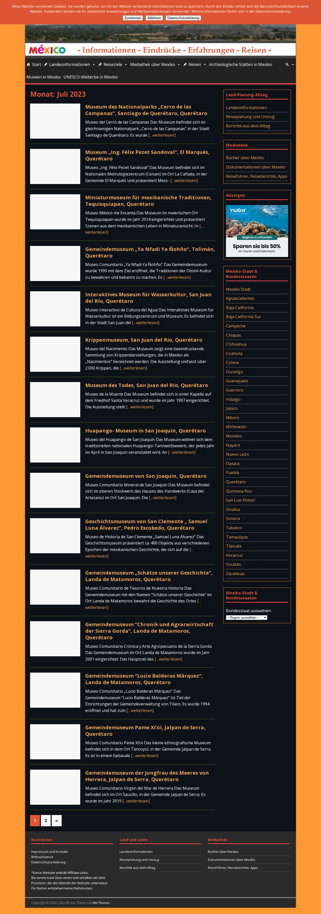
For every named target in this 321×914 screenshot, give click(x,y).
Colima (232, 362)
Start (36, 64)
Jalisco (232, 408)
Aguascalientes (240, 298)
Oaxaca (232, 463)
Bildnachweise (42, 857)
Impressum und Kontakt (49, 851)
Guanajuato (237, 381)
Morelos (234, 436)
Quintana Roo (239, 491)
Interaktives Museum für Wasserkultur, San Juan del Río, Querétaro (148, 297)
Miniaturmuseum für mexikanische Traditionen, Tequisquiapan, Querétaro (148, 200)
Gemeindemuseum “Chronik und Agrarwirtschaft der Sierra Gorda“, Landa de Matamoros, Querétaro (149, 631)
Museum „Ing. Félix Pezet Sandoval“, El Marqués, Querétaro (147, 155)
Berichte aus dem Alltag (248, 126)
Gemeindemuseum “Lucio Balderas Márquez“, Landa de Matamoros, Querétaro (144, 679)
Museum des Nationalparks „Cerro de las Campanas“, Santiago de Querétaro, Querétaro (146, 110)
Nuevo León (237, 454)
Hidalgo (233, 399)
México (232, 417)
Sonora (233, 518)
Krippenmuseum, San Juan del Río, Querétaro (143, 339)
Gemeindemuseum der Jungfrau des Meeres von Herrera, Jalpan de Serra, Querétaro (147, 776)
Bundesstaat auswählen (248, 610)
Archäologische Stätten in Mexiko (240, 64)
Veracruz (234, 555)
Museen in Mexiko (43, 77)
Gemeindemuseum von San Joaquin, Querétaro (146, 476)
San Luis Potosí (240, 500)
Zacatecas (235, 573)
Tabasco (234, 527)
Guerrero (235, 390)
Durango (234, 372)
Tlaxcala (233, 546)
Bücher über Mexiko (245, 157)
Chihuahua (236, 344)
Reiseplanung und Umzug (250, 116)
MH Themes (101, 903)
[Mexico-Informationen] (160, 37)
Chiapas (233, 335)
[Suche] (290, 64)
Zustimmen (133, 18)
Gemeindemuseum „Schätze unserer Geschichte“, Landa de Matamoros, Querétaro (149, 576)
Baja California (240, 307)
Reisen (195, 64)
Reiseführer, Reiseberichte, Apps (256, 176)
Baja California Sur (243, 316)
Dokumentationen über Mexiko (255, 167)
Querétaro (236, 482)
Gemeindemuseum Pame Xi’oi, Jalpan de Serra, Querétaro (145, 730)
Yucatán (233, 564)
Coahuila (234, 353)
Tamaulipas (237, 537)
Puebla (232, 472)
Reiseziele (113, 64)
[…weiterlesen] (162, 135)
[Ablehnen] (314, 12)
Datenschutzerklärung (48, 862)
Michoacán (236, 426)
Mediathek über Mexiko (152, 64)
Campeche (236, 326)
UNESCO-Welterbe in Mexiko (90, 77)
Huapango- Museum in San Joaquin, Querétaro (145, 430)
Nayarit (233, 445)
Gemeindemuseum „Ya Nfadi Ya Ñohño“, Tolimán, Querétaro (150, 252)
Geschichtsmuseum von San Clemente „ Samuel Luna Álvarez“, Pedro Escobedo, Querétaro (146, 524)
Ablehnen (154, 18)
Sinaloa (233, 509)
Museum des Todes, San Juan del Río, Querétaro (146, 385)
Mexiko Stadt (238, 289)
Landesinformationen (69, 64)
